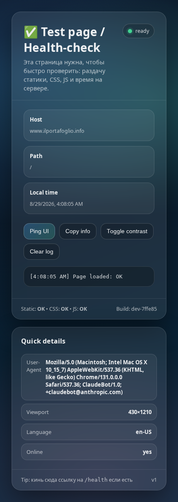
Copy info (77, 231)
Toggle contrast (127, 231)
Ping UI (39, 231)
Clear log (41, 252)
